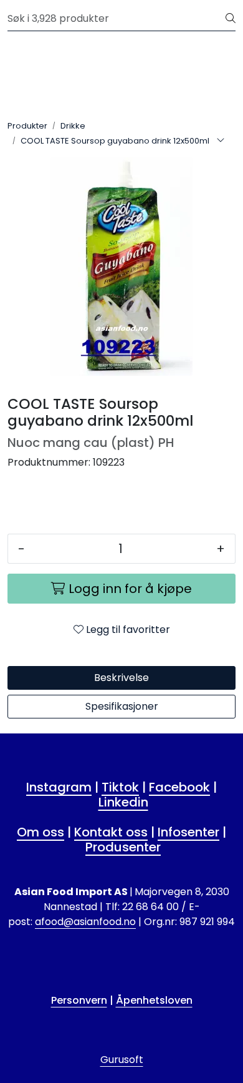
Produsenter (123, 847)
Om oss (40, 832)
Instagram (59, 787)
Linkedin (123, 802)
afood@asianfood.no (85, 921)
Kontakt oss (111, 832)
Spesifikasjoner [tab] (121, 706)
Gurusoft (121, 1059)
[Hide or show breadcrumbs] (221, 141)
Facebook (179, 787)
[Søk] (231, 18)
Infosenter (188, 832)
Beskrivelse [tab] (121, 677)
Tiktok (120, 787)
